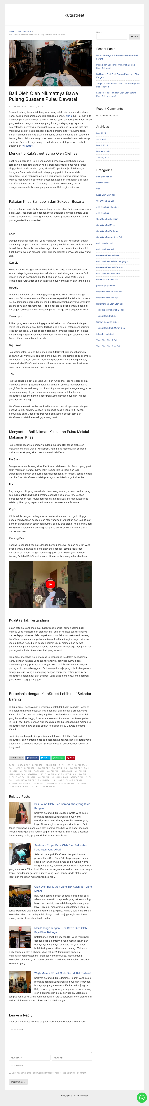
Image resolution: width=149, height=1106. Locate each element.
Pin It (71, 758)
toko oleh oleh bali (104, 334)
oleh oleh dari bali (104, 243)
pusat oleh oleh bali (105, 285)
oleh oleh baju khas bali (107, 207)
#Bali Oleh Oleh (55, 765)
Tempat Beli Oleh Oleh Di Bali (110, 309)
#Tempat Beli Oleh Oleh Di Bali (27, 783)
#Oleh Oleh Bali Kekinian (52, 768)
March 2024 (102, 145)
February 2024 (103, 151)
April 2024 (101, 139)
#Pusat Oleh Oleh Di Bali (68, 780)
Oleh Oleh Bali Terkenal (107, 231)
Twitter (46, 758)
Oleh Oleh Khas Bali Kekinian (109, 267)
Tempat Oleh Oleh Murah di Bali (111, 328)
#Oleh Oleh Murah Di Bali (53, 777)
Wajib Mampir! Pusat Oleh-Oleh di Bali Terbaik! (62, 973)
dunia (69, 115)
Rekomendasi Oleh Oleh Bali (109, 304)
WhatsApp (59, 758)
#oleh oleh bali (25, 768)
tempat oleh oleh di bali (107, 322)
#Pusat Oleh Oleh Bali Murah (33, 780)
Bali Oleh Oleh (24, 31)
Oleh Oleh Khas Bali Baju (107, 255)
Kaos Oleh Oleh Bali (105, 195)
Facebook (33, 758)
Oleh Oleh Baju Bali (105, 201)
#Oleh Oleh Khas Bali (59, 771)
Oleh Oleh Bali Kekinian (107, 219)
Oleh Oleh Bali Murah (106, 225)
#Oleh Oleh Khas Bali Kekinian (58, 774)
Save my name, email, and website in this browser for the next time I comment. (49, 1072)
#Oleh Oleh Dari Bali (32, 771)
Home (11, 31)
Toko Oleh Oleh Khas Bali (108, 346)
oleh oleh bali (102, 213)
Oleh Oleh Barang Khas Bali (109, 237)
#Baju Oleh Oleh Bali (30, 765)
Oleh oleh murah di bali (107, 279)
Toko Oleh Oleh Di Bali (106, 340)
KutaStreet (27, 145)
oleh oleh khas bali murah (108, 273)
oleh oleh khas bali (105, 249)
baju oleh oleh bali (104, 176)
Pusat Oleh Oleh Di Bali (107, 297)
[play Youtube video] (50, 584)
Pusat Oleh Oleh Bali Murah (109, 291)
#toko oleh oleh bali (44, 786)
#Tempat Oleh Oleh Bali (61, 783)
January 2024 (103, 157)
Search (99, 32)
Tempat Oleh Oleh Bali (106, 316)
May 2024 (101, 133)
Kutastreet (74, 15)
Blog (98, 188)
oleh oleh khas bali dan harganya (112, 261)
